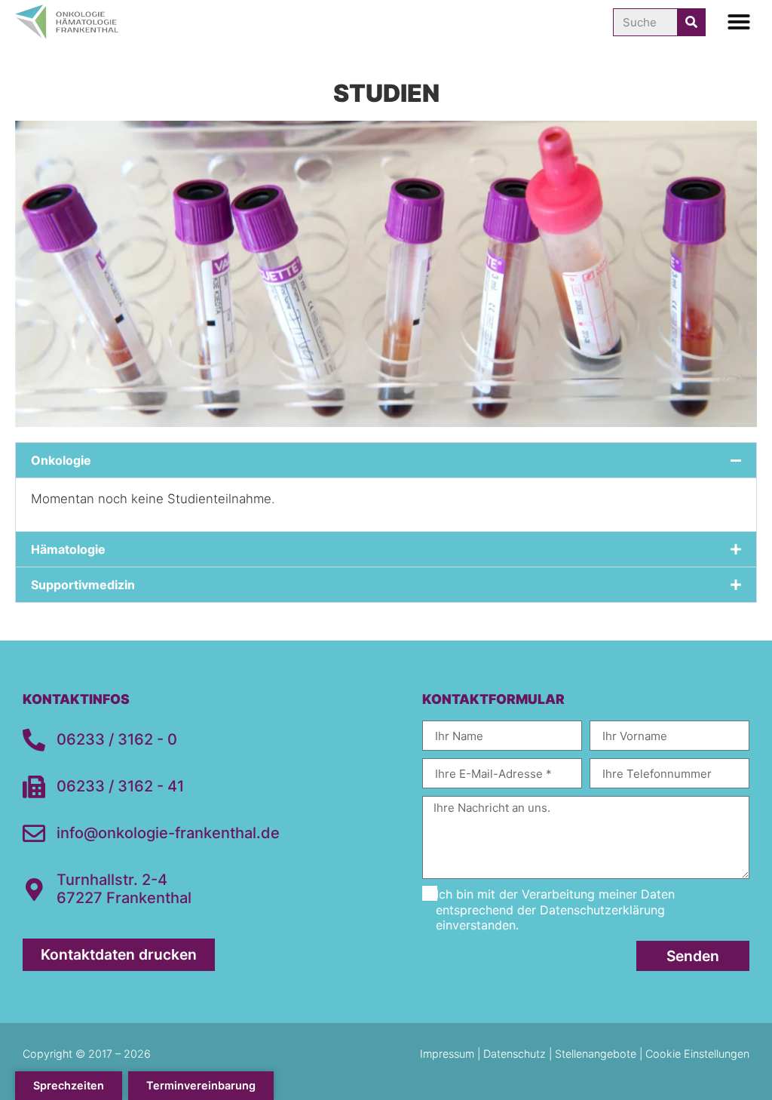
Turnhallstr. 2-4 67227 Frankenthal (124, 889)
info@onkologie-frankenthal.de (168, 833)
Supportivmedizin (83, 584)
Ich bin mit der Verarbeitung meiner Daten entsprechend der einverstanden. (555, 909)
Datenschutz (514, 1053)
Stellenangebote (595, 1053)
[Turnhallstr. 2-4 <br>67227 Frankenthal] (34, 889)
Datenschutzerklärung (602, 909)
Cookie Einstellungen (697, 1053)
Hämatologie (68, 549)
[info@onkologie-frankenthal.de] (34, 833)
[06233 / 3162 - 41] (34, 787)
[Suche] (691, 22)
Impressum (448, 1053)
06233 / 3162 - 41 (120, 786)
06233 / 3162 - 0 (117, 739)
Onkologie (61, 460)
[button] (739, 22)
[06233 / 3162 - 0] (34, 740)
